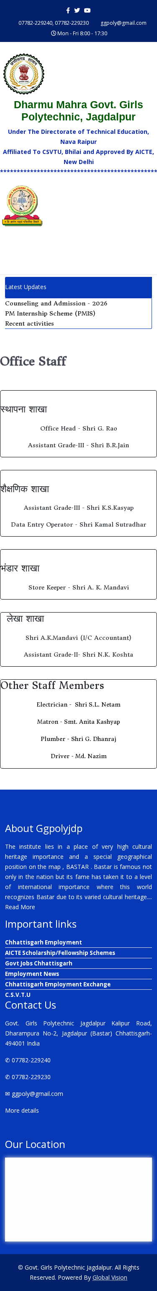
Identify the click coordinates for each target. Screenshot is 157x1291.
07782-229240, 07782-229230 (53, 22)
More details (22, 1110)
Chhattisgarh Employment (43, 942)
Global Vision (110, 1277)
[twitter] (77, 10)
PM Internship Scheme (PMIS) (50, 313)
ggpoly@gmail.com (123, 22)
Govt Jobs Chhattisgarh (38, 963)
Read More (20, 907)
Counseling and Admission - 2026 (56, 303)
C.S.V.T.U (18, 995)
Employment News (32, 974)
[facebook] (68, 10)
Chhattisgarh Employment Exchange (58, 984)
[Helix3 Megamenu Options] (148, 254)
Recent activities (29, 323)
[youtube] (87, 10)
